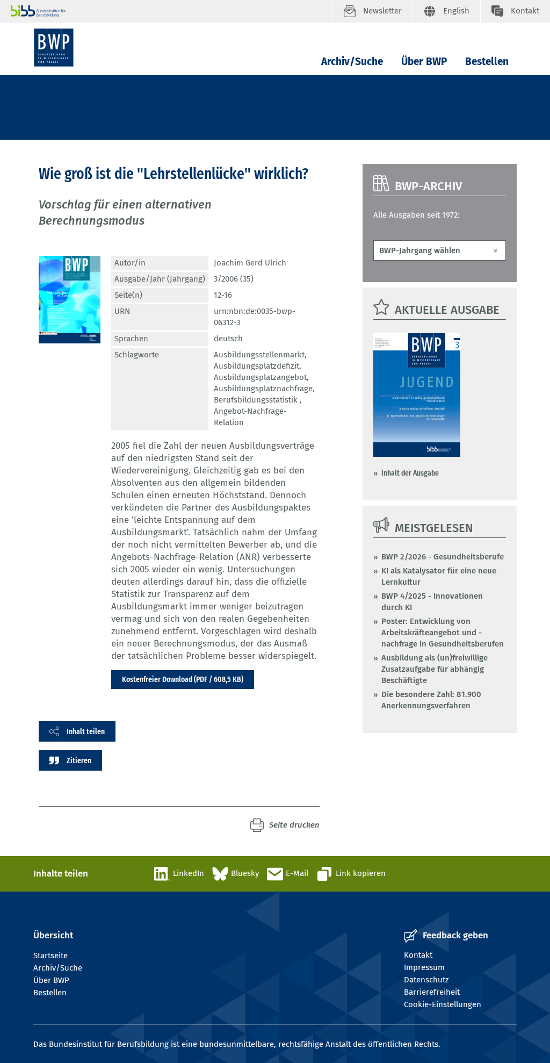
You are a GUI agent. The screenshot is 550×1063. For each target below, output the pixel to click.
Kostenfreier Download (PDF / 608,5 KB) (182, 679)
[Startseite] (53, 47)
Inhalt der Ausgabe (410, 473)
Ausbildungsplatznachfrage (263, 388)
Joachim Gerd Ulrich (250, 263)
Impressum (424, 967)
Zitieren (79, 760)
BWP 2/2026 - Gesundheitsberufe (442, 557)
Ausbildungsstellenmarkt (259, 355)
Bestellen (487, 61)
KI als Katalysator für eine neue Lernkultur (438, 576)
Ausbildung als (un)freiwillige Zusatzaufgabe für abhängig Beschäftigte (434, 669)
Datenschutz (426, 980)
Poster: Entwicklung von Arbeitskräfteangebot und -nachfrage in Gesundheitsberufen (442, 632)
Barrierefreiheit (432, 992)
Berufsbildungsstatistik (257, 400)
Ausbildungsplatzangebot (260, 377)
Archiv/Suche (352, 61)
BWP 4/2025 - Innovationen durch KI (432, 601)
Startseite (50, 955)
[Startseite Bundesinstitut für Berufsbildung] (171, 11)
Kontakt (418, 955)
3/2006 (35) (234, 279)
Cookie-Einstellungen (442, 1004)
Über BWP (424, 61)
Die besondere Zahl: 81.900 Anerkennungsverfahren (431, 699)
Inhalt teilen (86, 731)
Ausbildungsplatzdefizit (256, 366)
